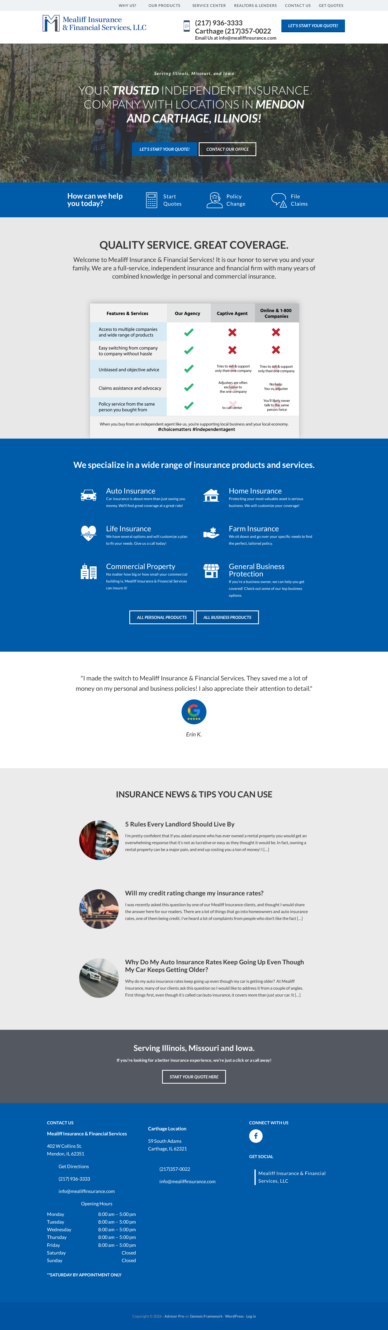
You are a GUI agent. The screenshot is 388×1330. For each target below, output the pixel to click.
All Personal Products (162, 617)
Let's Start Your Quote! (165, 149)
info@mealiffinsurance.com (87, 1191)
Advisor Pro (174, 1316)
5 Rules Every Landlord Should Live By (180, 824)
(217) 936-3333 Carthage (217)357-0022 (233, 26)
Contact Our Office (227, 149)
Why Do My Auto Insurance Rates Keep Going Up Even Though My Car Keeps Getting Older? (214, 965)
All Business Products (227, 617)
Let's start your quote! (313, 25)
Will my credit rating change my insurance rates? (194, 893)
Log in (251, 1316)
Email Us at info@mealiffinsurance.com (235, 38)
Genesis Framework (206, 1316)
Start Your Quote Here (194, 1076)
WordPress (234, 1316)
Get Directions (74, 1166)
